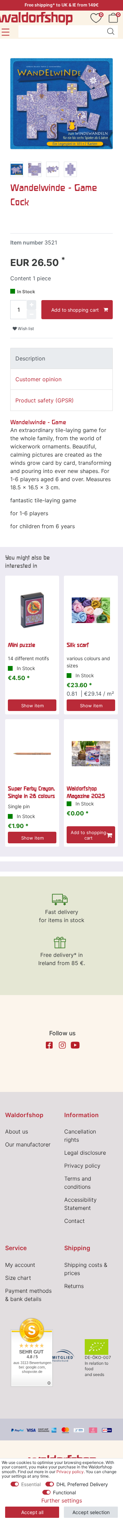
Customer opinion (38, 379)
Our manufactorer (28, 1144)
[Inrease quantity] (31, 305)
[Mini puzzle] (32, 610)
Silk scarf (78, 645)
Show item (32, 705)
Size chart (18, 1277)
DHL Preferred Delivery (82, 1484)
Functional (64, 1492)
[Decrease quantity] (31, 314)
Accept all (32, 1512)
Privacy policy (82, 1165)
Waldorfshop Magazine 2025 (86, 792)
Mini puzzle (21, 645)
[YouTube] (75, 1045)
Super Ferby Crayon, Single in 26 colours (31, 792)
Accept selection (91, 1512)
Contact (74, 1220)
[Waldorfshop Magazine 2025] (91, 754)
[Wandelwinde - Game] (16, 170)
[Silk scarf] (91, 610)
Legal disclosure (85, 1152)
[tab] (61, 358)
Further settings (61, 1500)
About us (16, 1131)
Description (30, 358)
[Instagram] (62, 1045)
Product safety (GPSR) (44, 400)
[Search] (111, 31)
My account (20, 1264)
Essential (31, 1484)
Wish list (25, 328)
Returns (74, 1286)
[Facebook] (49, 1045)
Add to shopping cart (75, 310)
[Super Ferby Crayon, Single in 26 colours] (32, 754)
